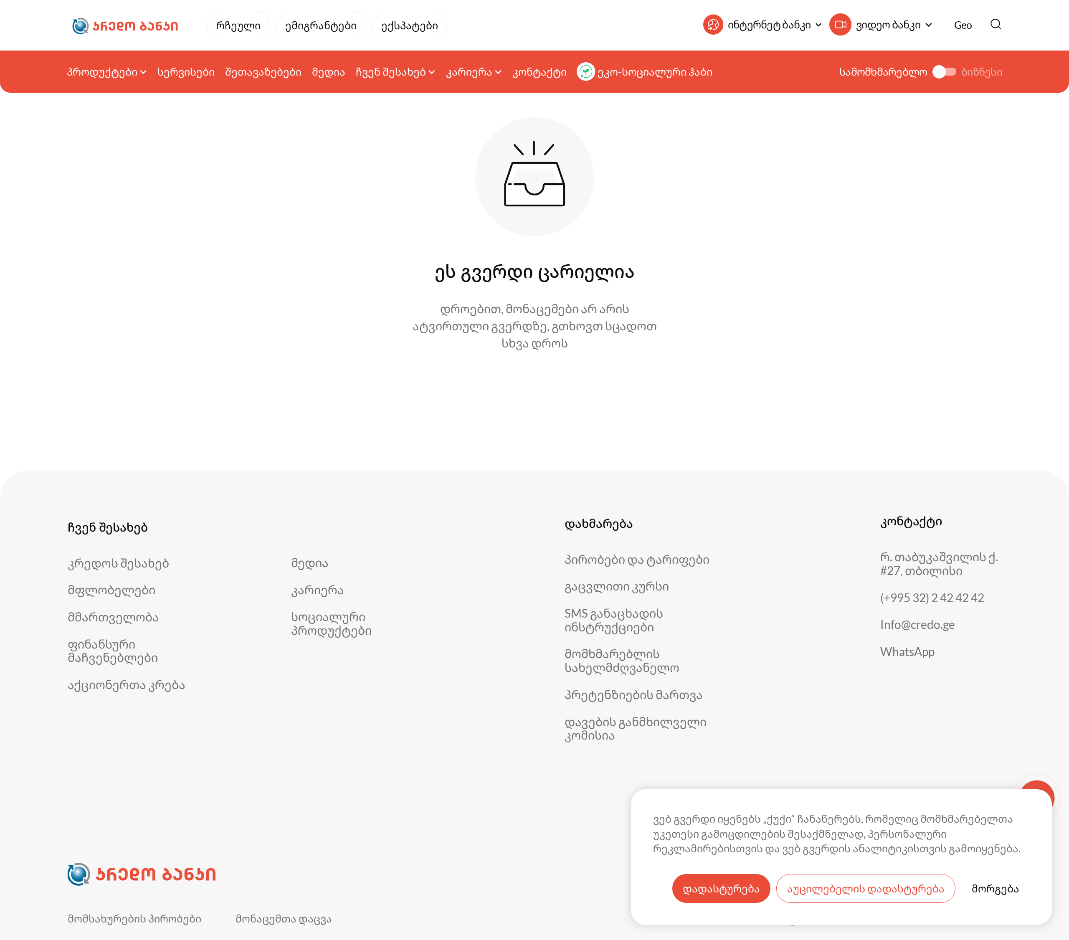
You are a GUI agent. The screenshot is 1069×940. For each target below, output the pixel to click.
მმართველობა (113, 617)
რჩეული (238, 25)
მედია (328, 72)
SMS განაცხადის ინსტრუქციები (614, 619)
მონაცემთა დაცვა (284, 918)
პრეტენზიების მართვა (634, 695)
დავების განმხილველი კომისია (636, 728)
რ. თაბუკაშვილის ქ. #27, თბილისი (939, 563)
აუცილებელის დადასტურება (866, 888)
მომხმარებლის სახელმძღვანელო (622, 660)
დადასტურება (721, 888)
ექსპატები (409, 25)
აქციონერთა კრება (126, 685)
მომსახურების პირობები (134, 918)
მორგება (995, 888)
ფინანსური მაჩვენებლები (113, 650)
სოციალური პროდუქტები (331, 623)
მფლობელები (111, 590)
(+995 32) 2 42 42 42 (932, 598)
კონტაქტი (539, 72)
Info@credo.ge (917, 624)
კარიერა (317, 590)
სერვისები (186, 72)
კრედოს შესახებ (118, 563)
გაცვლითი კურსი (617, 586)
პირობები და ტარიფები (637, 559)
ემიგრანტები (321, 25)
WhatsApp (907, 652)
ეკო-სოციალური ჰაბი (655, 72)
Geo (963, 24)
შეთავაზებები (263, 72)
